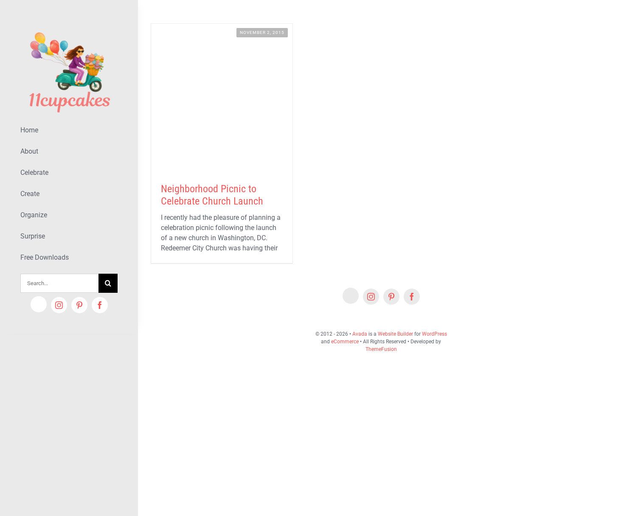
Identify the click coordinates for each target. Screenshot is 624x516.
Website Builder (395, 334)
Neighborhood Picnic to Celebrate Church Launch (212, 195)
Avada (359, 334)
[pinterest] (79, 305)
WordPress (434, 334)
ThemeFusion (381, 349)
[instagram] (59, 305)
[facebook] (100, 305)
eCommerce (345, 342)
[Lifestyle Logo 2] (69, 29)
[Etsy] (39, 304)
